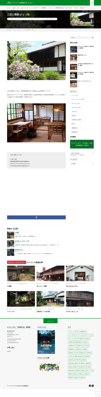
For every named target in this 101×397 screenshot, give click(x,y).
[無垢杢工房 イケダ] (73, 57)
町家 (76, 367)
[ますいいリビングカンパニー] (73, 83)
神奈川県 (71, 370)
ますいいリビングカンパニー (84, 81)
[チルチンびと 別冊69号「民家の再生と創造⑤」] (73, 75)
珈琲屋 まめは (19, 249)
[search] (93, 37)
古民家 (71, 345)
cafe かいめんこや (72, 311)
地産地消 (71, 349)
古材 (85, 342)
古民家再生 (79, 345)
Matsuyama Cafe (72, 286)
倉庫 (78, 283)
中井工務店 (80, 338)
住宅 (14, 8)
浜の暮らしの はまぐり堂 (22, 241)
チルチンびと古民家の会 (22, 385)
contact (9, 351)
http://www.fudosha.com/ (15, 339)
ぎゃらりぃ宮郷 (42, 286)
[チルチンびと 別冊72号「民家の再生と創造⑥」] (73, 49)
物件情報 (43, 8)
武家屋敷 (20, 283)
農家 (70, 374)
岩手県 (89, 352)
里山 (76, 374)
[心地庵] (10, 235)
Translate (81, 155)
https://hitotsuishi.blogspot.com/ (21, 163)
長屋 (87, 374)
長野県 (30, 308)
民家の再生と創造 (73, 363)
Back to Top (50, 321)
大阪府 (85, 349)
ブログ (76, 8)
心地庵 (17, 232)
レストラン (17, 308)
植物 (85, 283)
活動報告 (74, 128)
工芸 (70, 356)
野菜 (81, 374)
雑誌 (77, 377)
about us (82, 8)
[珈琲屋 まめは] (10, 252)
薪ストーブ (89, 370)
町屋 (58, 283)
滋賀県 (88, 363)
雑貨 (83, 377)
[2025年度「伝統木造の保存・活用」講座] (73, 66)
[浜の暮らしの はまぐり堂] (10, 243)
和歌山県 (50, 308)
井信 (87, 338)
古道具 (87, 345)
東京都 (71, 359)
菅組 (78, 370)
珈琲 (70, 367)
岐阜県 (82, 352)
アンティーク (72, 331)
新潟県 (87, 356)
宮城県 (78, 308)
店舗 (82, 308)
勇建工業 (79, 342)
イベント (50, 8)
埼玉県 (78, 349)
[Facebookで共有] (36, 217)
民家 (53, 308)
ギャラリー (36, 8)
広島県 (54, 283)
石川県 (88, 367)
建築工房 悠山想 (78, 356)
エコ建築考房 (82, 331)
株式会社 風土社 (11, 331)
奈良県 (81, 283)
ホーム (8, 8)
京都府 (71, 342)
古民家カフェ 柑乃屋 (43, 311)
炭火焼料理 (23, 308)
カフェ (16, 283)
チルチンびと (69, 8)
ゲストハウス (89, 335)
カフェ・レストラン (26, 8)
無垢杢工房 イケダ (82, 55)
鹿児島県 (25, 283)
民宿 (82, 363)
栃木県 (77, 359)
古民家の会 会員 (59, 8)
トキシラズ (10, 311)
